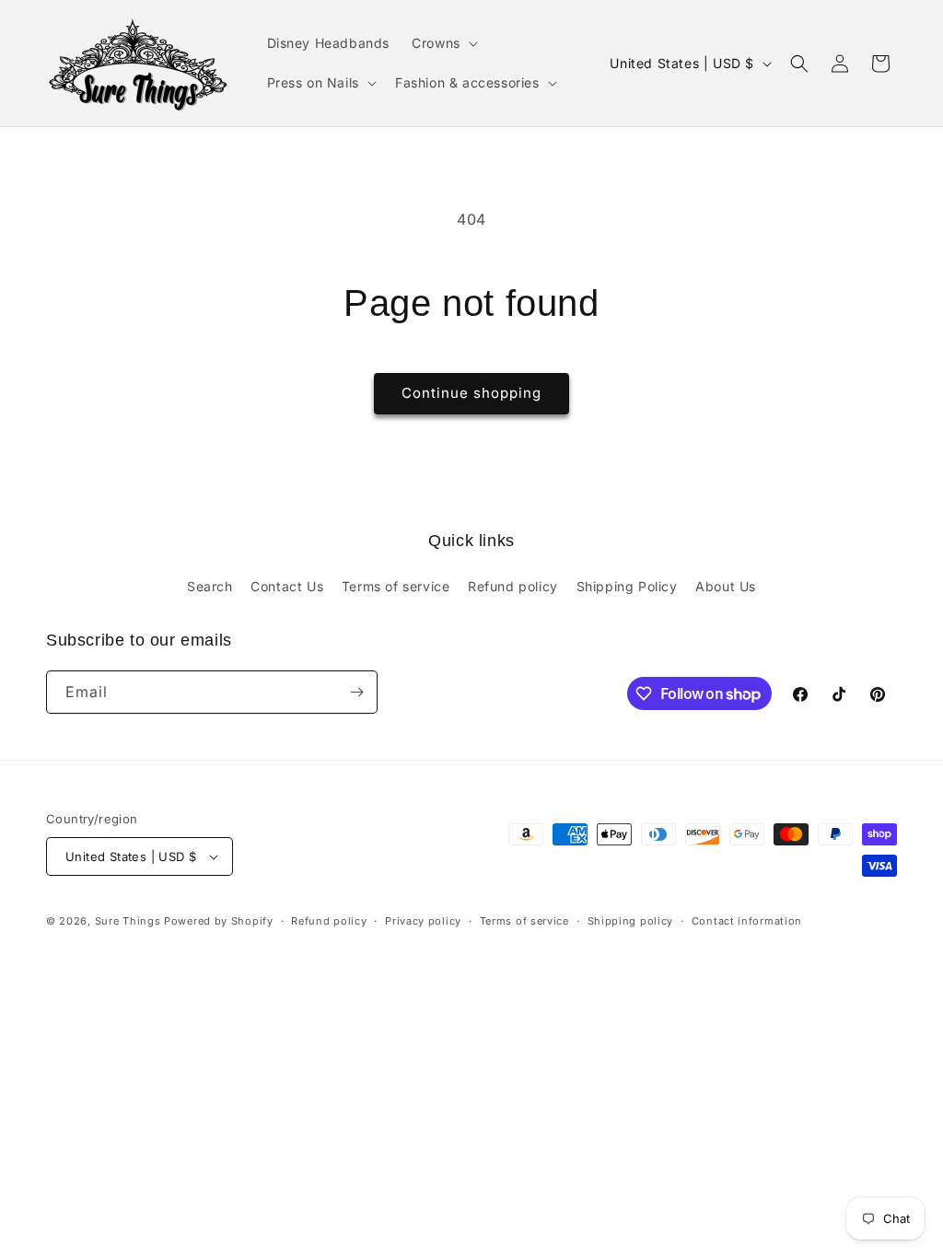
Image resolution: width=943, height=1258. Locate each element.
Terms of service (396, 586)
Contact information (747, 920)
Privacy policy (423, 920)
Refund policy (513, 586)
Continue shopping (471, 393)
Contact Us (286, 586)
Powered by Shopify (219, 920)
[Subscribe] (356, 692)
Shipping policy (631, 920)
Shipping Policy (627, 586)
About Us (725, 586)
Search (210, 586)
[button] (443, 43)
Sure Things (128, 920)
